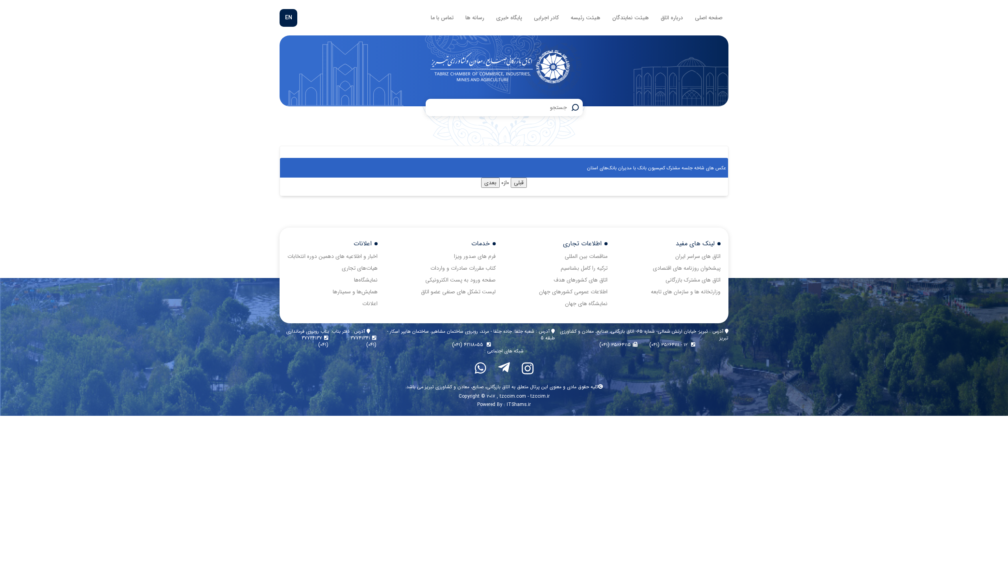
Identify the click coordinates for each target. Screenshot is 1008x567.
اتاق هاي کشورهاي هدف (581, 280)
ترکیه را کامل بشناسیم (584, 268)
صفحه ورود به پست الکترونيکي (460, 280)
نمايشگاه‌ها (366, 280)
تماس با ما (442, 17)
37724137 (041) (315, 341)
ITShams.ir (519, 404)
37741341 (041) (363, 341)
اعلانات (370, 304)
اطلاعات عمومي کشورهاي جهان (573, 292)
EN (288, 17)
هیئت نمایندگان (630, 17)
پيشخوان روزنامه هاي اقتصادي (687, 268)
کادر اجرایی (546, 17)
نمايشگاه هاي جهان (586, 304)
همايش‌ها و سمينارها (355, 292)
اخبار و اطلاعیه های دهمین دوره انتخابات (332, 256)
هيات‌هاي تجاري (360, 268)
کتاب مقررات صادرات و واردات (463, 268)
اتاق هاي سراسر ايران (698, 256)
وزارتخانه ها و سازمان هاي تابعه (686, 292)
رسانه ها (474, 17)
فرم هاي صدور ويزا (475, 256)
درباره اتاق (672, 17)
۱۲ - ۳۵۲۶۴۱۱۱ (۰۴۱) (669, 344)
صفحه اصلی (709, 17)
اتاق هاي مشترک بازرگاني (693, 280)
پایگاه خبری (509, 17)
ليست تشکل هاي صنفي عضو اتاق (458, 292)
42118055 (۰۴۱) (468, 344)
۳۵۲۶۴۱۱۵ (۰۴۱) (615, 344)
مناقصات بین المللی (586, 256)
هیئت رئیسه (585, 17)
